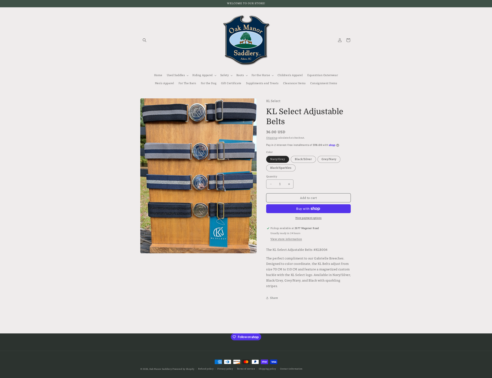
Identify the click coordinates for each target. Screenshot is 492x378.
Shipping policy (267, 369)
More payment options (308, 218)
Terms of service (246, 369)
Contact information (291, 369)
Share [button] (274, 298)
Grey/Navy (329, 159)
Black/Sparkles (281, 167)
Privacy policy (225, 369)
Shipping (271, 137)
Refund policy (206, 369)
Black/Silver (303, 159)
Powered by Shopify (183, 369)
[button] (144, 40)
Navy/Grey (277, 159)
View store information (286, 239)
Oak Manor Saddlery (160, 369)
